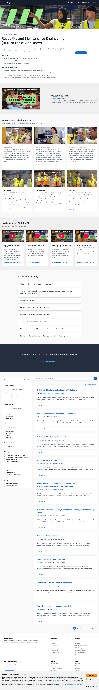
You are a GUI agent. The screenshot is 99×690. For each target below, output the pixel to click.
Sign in (94, 2)
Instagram (78, 666)
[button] (65, 397)
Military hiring (54, 650)
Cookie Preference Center (24, 681)
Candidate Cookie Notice (63, 684)
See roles (38, 164)
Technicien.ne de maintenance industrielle (54, 583)
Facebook (77, 668)
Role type (6, 480)
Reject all (91, 679)
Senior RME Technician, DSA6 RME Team (53, 559)
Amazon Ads (54, 670)
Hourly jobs (54, 648)
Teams (52, 641)
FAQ (76, 655)
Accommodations (79, 641)
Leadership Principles (80, 650)
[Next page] (95, 628)
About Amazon (55, 666)
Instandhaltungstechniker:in (49, 536)
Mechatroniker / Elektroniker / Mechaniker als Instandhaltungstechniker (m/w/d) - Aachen (56, 485)
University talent (55, 652)
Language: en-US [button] (84, 2)
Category (6, 452)
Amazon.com (54, 663)
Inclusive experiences (80, 645)
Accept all (91, 675)
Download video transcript (58, 98)
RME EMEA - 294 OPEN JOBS (9, 34)
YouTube (77, 670)
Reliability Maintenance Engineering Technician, (57, 390)
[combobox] (17, 389)
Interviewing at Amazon (81, 648)
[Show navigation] (4, 2)
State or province (8, 404)
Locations (53, 643)
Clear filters (27, 380)
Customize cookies (91, 686)
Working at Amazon (80, 652)
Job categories (54, 645)
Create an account (9, 670)
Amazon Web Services (56, 668)
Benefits (77, 643)
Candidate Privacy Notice (76, 684)
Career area (7, 467)
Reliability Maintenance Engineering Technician (56, 413)
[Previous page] (71, 628)
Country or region (9, 385)
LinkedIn (77, 663)
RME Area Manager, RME (47, 460)
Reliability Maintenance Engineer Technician (55, 437)
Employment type (9, 442)
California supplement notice (11, 686)
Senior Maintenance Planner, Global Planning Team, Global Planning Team (65, 511)
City (5, 423)
